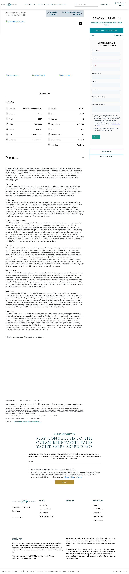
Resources (104, 4)
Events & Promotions (100, 509)
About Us (96, 505)
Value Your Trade (106, 157)
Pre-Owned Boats (45, 509)
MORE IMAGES (45, 93)
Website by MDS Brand (120, 571)
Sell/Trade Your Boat (46, 516)
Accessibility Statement (53, 571)
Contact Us (62, 4)
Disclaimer (39, 571)
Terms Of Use (18, 571)
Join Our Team (98, 520)
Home (7, 13)
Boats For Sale (15, 13)
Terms (79, 477)
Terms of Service (25, 558)
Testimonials (97, 513)
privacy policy (81, 556)
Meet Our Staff (98, 516)
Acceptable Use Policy (71, 571)
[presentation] (9, 47)
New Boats (43, 505)
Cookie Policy (29, 571)
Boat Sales (28, 4)
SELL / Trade (38, 4)
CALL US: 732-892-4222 (106, 30)
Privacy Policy (69, 477)
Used (24, 13)
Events (53, 4)
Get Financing (106, 151)
